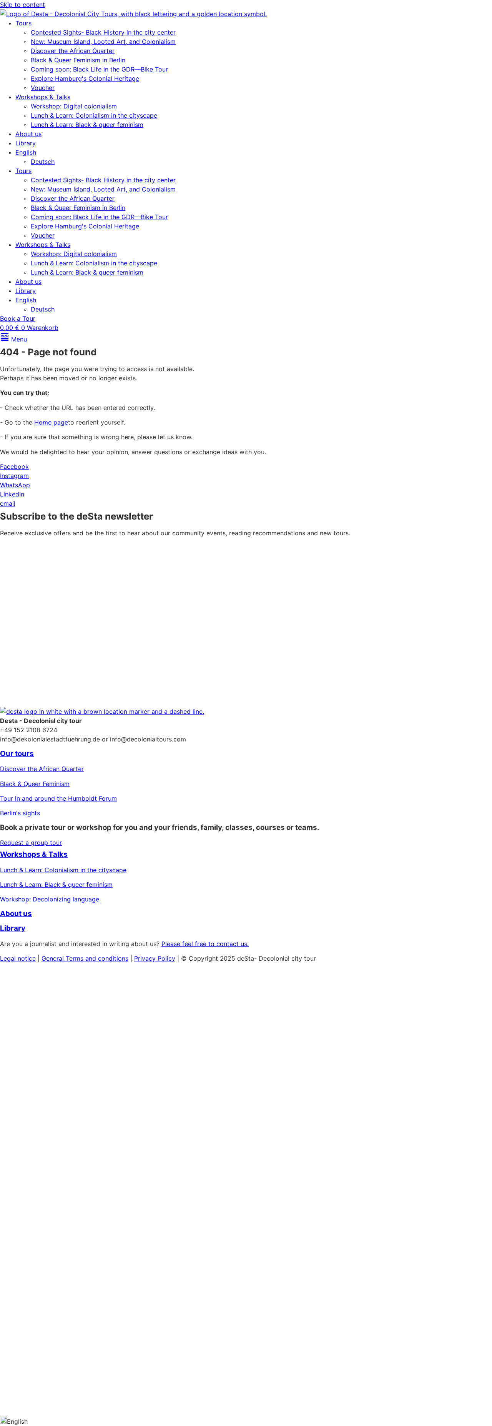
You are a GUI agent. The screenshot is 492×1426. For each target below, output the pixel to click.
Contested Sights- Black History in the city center (103, 32)
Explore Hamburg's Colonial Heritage (85, 78)
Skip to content (22, 4)
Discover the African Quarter (73, 51)
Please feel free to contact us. (205, 944)
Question (13, 1263)
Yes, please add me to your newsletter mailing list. (85, 634)
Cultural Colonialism (77, 1032)
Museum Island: (22, 1032)
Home (10, 972)
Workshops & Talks (42, 97)
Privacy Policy (356, 654)
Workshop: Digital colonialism (74, 106)
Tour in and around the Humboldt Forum (58, 798)
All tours (19, 1217)
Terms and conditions (97, 958)
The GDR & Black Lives (33, 1062)
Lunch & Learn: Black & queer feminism (87, 124)
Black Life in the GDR (31, 1292)
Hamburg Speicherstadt (34, 1307)
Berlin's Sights (20, 1047)
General (54, 958)
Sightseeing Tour (52, 1263)
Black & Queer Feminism (35, 784)
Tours (23, 23)
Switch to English (25, 1405)
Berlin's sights (20, 813)
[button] (246, 1421)
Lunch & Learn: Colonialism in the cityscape (94, 115)
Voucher (43, 88)
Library (25, 143)
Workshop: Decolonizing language (50, 899)
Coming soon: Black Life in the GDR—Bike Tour (99, 69)
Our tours (17, 753)
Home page (51, 422)
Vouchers (13, 1091)
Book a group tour (40, 1337)
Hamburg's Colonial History (40, 1076)
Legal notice (18, 958)
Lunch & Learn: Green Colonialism (49, 1135)
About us (28, 134)
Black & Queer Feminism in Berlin (78, 60)
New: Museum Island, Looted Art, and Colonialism (103, 41)
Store (12, 1372)
